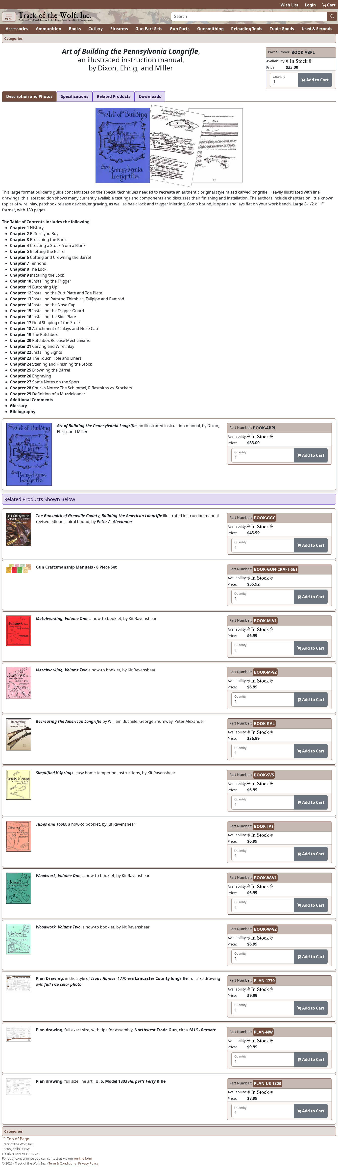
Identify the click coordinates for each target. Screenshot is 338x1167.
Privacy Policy (88, 1163)
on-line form (83, 1158)
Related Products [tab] (113, 96)
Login (310, 5)
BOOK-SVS (264, 775)
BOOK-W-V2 (265, 929)
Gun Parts (180, 28)
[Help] (299, 61)
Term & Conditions (62, 1163)
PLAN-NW (263, 1032)
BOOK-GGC (264, 518)
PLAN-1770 (264, 980)
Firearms (119, 28)
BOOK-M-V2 (265, 672)
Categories (13, 38)
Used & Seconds (317, 28)
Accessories (17, 28)
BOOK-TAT (263, 826)
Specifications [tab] (74, 96)
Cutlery (95, 28)
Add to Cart (317, 80)
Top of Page (17, 1139)
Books (75, 28)
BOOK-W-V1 (265, 878)
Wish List (289, 5)
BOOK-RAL (264, 723)
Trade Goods (282, 28)
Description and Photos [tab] (29, 96)
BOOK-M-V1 (265, 620)
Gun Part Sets (148, 28)
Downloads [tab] (150, 96)
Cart (329, 5)
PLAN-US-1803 (267, 1083)
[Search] (332, 16)
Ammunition (48, 28)
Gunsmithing (210, 28)
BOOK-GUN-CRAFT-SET (275, 569)
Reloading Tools (246, 28)
